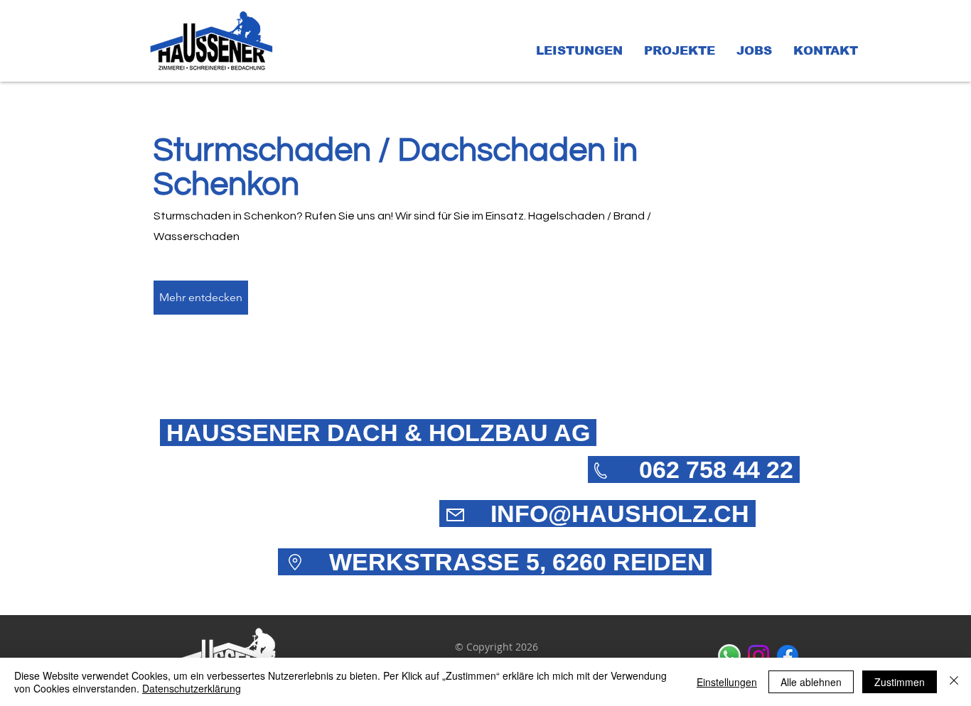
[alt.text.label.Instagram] (758, 655)
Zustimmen (899, 682)
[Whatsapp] (729, 655)
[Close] (953, 682)
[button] (579, 51)
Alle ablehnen (811, 682)
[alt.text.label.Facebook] (787, 655)
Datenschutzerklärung (191, 688)
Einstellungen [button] (727, 682)
